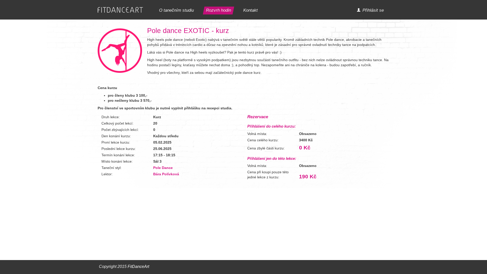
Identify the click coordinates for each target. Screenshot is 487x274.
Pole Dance (163, 168)
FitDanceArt (138, 266)
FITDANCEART (120, 10)
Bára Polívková (166, 174)
